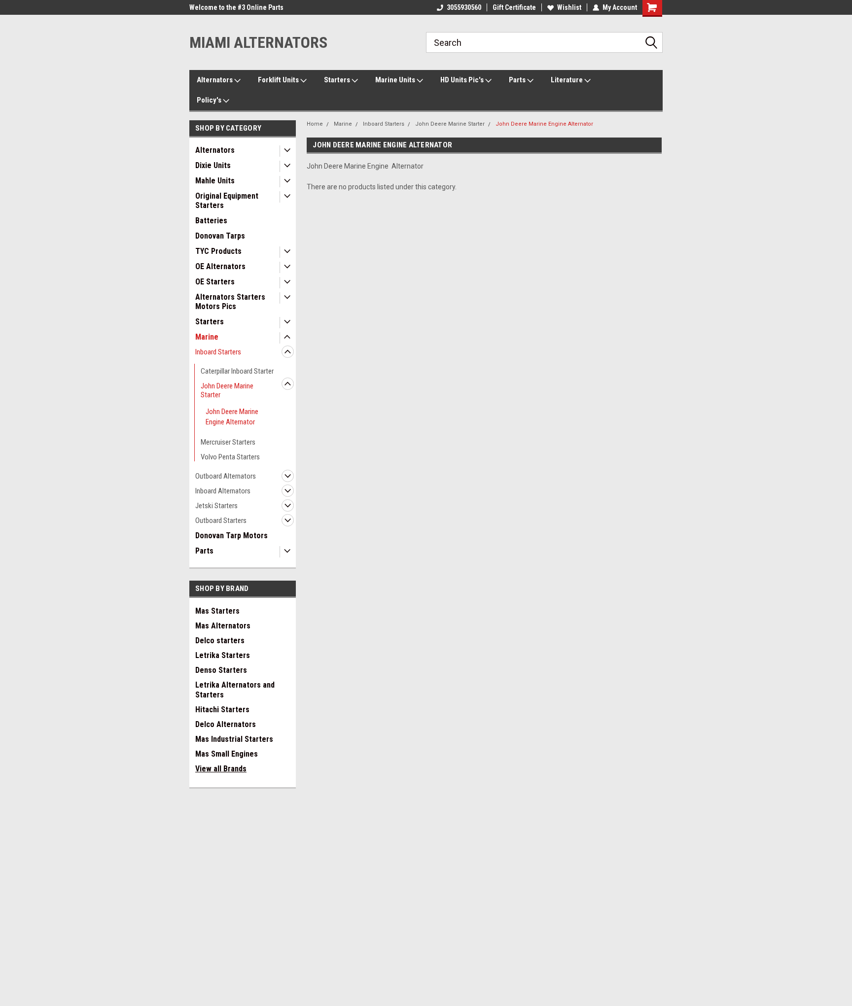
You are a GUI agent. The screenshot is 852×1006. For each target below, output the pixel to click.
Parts (518, 79)
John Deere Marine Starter (227, 390)
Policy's (210, 100)
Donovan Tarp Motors (231, 535)
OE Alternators (220, 266)
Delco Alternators (225, 724)
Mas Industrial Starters (234, 739)
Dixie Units (213, 165)
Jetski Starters (216, 505)
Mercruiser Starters (228, 442)
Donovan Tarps (220, 236)
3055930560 (464, 7)
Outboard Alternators (225, 476)
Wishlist (569, 7)
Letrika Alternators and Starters (235, 689)
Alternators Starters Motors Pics (230, 301)
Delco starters (220, 640)
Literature (567, 79)
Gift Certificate (514, 7)
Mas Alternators (222, 625)
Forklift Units (279, 79)
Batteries (211, 220)
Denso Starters (221, 670)
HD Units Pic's (462, 79)
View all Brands (221, 768)
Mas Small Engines (226, 754)
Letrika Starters (222, 655)
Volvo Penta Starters (230, 456)
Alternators (215, 79)
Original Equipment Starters (226, 200)
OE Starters (215, 281)
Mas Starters (217, 611)
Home (315, 124)
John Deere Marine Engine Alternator (232, 416)
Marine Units (396, 79)
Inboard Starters (218, 351)
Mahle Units (215, 180)
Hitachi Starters (222, 709)
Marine (206, 337)
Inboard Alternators (222, 490)
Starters (338, 79)
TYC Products (218, 251)
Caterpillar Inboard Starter (237, 371)
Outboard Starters (221, 520)
